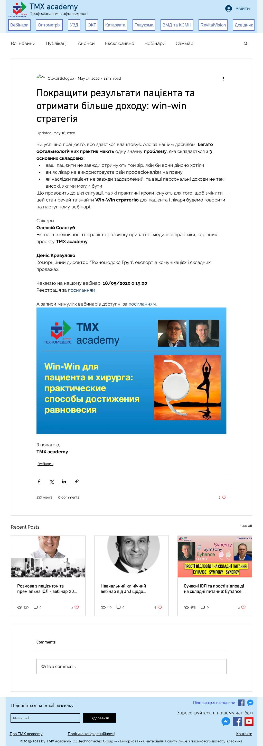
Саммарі (185, 43)
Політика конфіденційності (91, 734)
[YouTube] (249, 721)
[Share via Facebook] (38, 481)
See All (246, 526)
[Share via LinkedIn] (64, 481)
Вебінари (155, 43)
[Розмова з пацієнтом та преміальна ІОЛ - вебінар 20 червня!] (48, 556)
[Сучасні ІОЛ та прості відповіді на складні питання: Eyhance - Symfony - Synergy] (215, 556)
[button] (19, 25)
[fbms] (250, 702)
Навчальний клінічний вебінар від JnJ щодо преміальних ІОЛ (123, 589)
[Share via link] (76, 481)
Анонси (86, 43)
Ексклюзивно (119, 43)
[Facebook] (237, 721)
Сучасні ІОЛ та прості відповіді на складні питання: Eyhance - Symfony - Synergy (214, 589)
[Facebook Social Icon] (241, 702)
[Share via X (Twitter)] (51, 481)
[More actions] (223, 78)
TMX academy (54, 7)
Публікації (57, 43)
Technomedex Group (95, 741)
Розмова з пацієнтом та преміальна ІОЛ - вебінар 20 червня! (45, 589)
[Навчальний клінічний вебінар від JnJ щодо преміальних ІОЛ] (132, 556)
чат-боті (244, 713)
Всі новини (23, 43)
